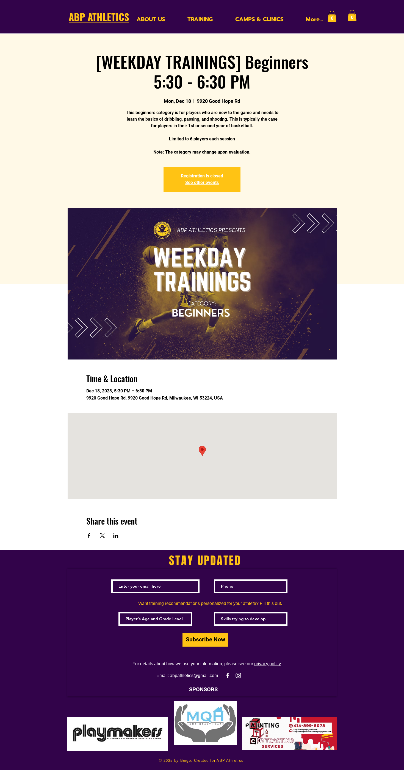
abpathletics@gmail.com (194, 675)
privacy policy (267, 663)
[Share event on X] (102, 535)
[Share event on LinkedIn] (115, 535)
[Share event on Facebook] (89, 535)
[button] (332, 16)
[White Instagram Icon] (238, 675)
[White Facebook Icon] (227, 675)
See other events (202, 182)
